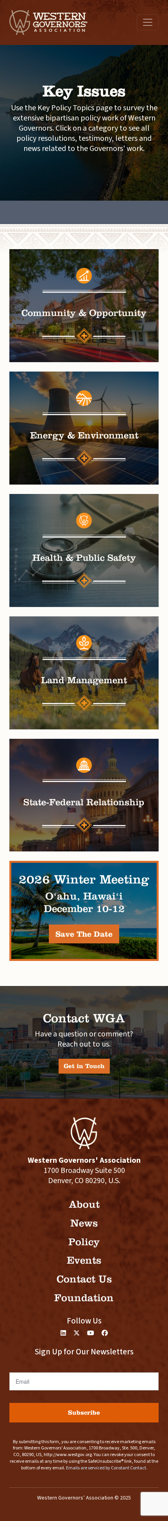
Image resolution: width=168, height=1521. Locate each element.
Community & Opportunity (84, 312)
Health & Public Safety (84, 557)
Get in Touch (84, 1066)
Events (84, 1260)
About (84, 1204)
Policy (84, 1242)
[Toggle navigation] (148, 22)
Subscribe (84, 1412)
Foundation (84, 1298)
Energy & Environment (84, 435)
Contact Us (84, 1279)
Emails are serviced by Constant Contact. (106, 1468)
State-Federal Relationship (84, 802)
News (84, 1223)
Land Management (84, 680)
